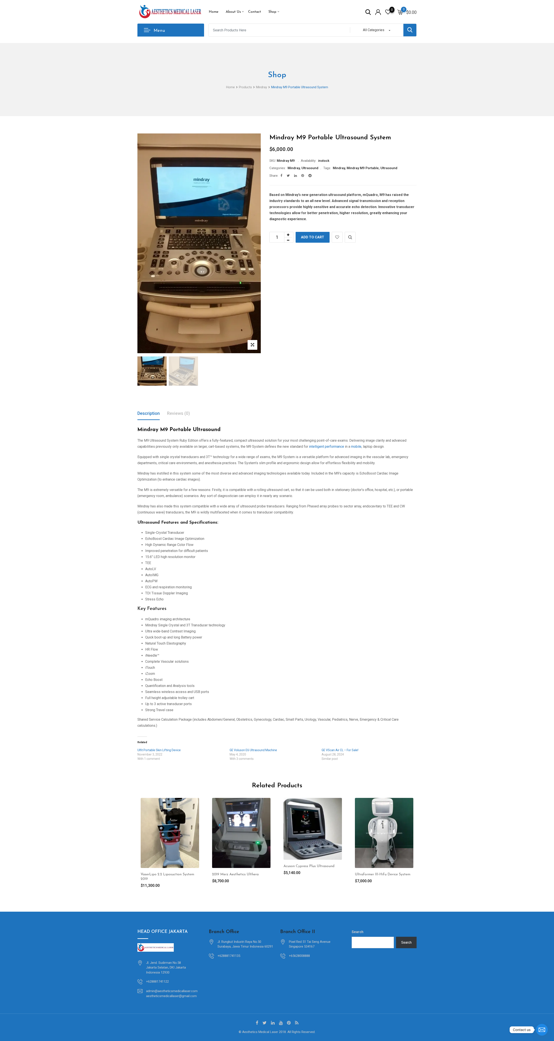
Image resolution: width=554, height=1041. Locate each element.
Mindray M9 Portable (363, 168)
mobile (356, 446)
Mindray (294, 168)
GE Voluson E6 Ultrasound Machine (253, 750)
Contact (254, 12)
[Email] (542, 1030)
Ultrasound (309, 168)
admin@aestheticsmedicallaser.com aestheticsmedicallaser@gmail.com (172, 993)
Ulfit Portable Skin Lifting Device (159, 750)
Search (357, 932)
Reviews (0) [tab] (178, 413)
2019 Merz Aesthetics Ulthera (235, 874)
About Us (233, 12)
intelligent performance (326, 446)
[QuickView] (350, 237)
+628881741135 (228, 956)
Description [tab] (148, 413)
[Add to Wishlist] (337, 237)
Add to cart (312, 237)
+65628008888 (299, 956)
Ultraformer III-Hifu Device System (382, 874)
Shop (272, 12)
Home (213, 12)
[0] (400, 12)
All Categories (373, 30)
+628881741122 (157, 981)
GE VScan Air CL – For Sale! (340, 750)
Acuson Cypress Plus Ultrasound (308, 866)
